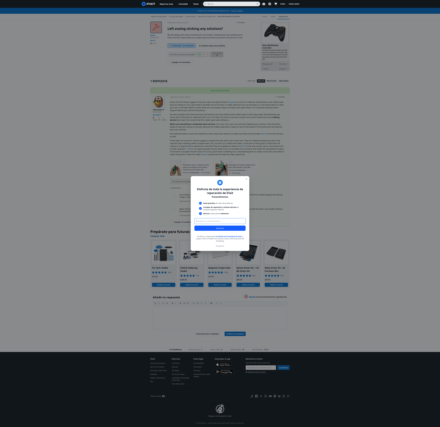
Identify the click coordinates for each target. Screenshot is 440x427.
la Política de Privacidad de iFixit (229, 236)
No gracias (220, 246)
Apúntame (220, 228)
